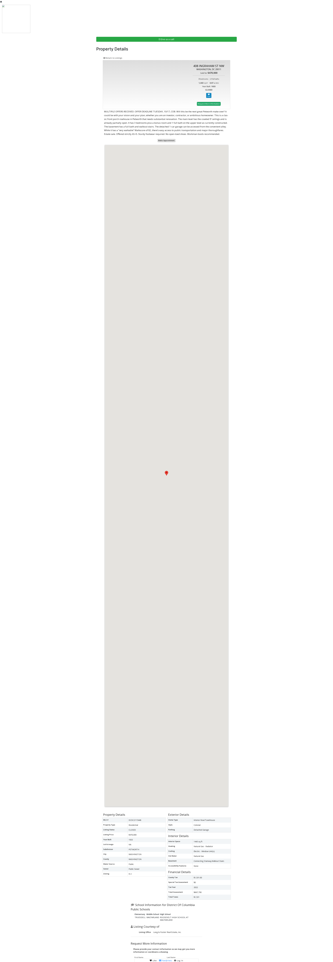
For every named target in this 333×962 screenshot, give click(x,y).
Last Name (171, 957)
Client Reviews (283, 19)
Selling (252, 19)
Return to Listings (113, 58)
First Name (138, 957)
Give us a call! (167, 39)
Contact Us (321, 19)
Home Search (224, 19)
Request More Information (209, 104)
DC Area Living (303, 19)
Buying (241, 19)
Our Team (266, 19)
